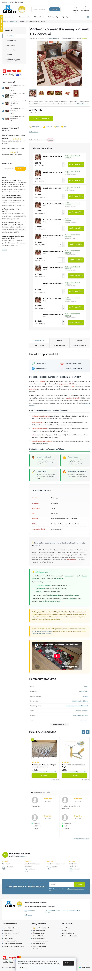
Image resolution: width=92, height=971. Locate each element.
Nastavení (23, 968)
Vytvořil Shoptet (85, 967)
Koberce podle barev (39, 943)
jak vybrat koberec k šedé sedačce (42, 631)
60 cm (34, 758)
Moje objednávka (8, 930)
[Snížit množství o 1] (63, 166)
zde (58, 964)
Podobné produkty (78, 345)
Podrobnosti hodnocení (53, 38)
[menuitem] (9, 17)
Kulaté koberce (40, 588)
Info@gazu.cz (31, 911)
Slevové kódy (66, 928)
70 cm (39, 758)
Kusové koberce (11, 36)
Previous (83, 732)
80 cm (44, 758)
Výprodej (9, 54)
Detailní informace (82, 104)
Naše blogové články (68, 933)
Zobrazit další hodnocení (81, 839)
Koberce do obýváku (39, 930)
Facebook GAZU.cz (74, 911)
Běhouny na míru (11, 40)
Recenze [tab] (59, 340)
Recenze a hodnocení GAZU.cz (71, 936)
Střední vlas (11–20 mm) (80, 701)
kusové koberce (71, 560)
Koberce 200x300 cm (39, 938)
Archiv (4, 250)
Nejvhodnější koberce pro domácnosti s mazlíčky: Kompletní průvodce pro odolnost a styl (14, 182)
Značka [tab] (39, 345)
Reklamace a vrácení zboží (11, 933)
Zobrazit (44, 775)
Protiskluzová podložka (43, 585)
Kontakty (4, 2)
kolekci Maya (69, 576)
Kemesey (84, 38)
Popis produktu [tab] (39, 340)
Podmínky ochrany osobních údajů (13, 943)
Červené (51, 140)
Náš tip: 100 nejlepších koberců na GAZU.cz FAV (14, 60)
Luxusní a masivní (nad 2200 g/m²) (77, 706)
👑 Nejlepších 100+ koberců (41, 928)
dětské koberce (74, 595)
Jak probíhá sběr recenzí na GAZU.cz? (14, 946)
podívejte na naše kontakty (51, 601)
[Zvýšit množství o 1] (63, 163)
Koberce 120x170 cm (39, 936)
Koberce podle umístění (39, 946)
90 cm (49, 758)
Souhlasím (68, 963)
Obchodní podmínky (9, 928)
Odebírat (79, 884)
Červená (85, 686)
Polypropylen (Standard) (80, 715)
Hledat (54, 9)
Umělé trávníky (11, 50)
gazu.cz (29, 915)
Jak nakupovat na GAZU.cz (11, 941)
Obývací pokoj (83, 691)
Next (87, 732)
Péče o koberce (11, 45)
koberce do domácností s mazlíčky (42, 634)
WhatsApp (71, 599)
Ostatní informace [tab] (59, 345)
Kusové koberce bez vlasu (40, 941)
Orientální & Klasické (81, 711)
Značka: (33, 132)
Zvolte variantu (42, 118)
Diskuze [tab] (79, 340)
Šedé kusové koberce (39, 933)
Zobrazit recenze (22, 856)
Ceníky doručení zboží (10, 938)
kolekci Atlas (59, 578)
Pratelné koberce (38, 949)
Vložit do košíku (76, 165)
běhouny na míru (54, 595)
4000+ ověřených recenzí (16, 2)
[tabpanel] (44, 759)
